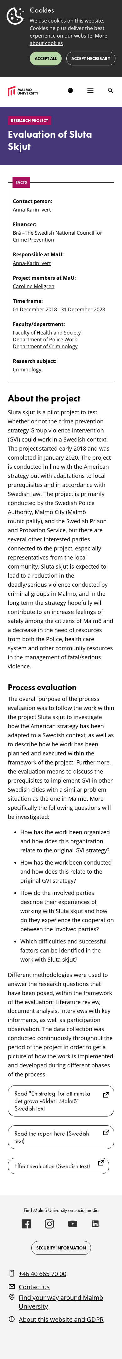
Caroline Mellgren (33, 286)
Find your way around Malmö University (61, 1301)
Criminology (27, 369)
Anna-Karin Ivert (32, 209)
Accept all (46, 58)
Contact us (34, 1287)
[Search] (110, 90)
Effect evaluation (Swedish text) (52, 1166)
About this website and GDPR (61, 1319)
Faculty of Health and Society (47, 332)
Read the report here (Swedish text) (51, 1137)
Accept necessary (90, 58)
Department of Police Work (45, 339)
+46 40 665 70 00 (42, 1274)
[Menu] (90, 90)
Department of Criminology (45, 346)
